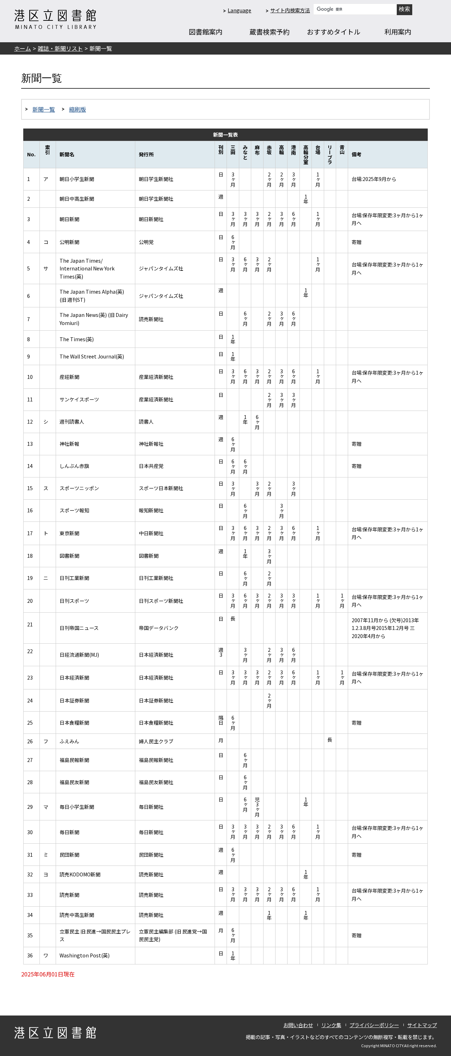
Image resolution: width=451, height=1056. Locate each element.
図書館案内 (205, 32)
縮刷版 (77, 109)
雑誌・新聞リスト (60, 48)
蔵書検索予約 (269, 32)
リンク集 (331, 1025)
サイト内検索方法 (290, 10)
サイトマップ (422, 1025)
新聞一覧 (43, 109)
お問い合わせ (298, 1025)
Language (239, 10)
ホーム (22, 48)
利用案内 (397, 32)
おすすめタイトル (333, 32)
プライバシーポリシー (374, 1025)
